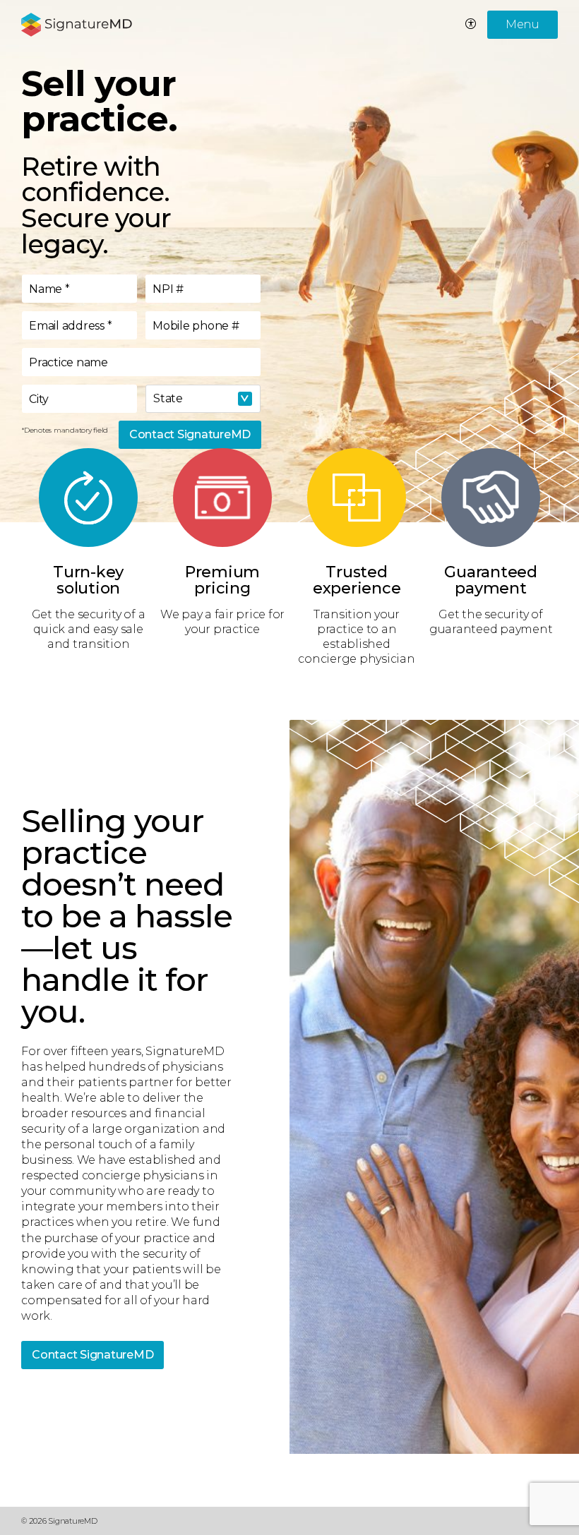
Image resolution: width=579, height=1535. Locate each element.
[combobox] (203, 399)
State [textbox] (168, 398)
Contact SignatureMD (190, 434)
